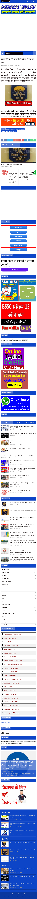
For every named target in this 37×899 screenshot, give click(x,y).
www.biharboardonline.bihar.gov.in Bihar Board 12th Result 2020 (17, 455)
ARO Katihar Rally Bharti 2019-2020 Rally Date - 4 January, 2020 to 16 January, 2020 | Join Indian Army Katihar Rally (23, 542)
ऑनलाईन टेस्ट (18, 227)
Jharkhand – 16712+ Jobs (11, 668)
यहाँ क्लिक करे (4, 724)
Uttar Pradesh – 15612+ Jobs (11, 705)
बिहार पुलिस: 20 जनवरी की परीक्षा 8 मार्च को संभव (11, 164)
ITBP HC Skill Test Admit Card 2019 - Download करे (23, 433)
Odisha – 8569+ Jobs (9, 687)
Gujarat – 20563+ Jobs (10, 653)
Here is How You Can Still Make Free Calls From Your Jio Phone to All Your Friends (17, 765)
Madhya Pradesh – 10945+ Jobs (12, 679)
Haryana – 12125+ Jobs (10, 657)
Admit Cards (5, 569)
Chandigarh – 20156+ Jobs (11, 645)
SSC (3, 601)
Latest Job (5, 584)
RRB (3, 590)
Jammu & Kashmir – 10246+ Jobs (13, 664)
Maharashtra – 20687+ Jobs (11, 683)
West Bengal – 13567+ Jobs (11, 713)
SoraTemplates (13, 897)
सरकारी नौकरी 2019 (5, 624)
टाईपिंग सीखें (18, 241)
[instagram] (35, 1)
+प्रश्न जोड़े (18, 232)
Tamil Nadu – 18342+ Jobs (11, 698)
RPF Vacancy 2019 (6, 587)
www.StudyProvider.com (7, 267)
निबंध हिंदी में (4, 619)
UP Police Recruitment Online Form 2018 (20, 448)
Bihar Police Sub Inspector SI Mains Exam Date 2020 (23, 510)
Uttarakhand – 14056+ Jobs (11, 709)
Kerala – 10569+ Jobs (10, 675)
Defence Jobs (5, 572)
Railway (4, 592)
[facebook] (27, 1)
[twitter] (29, 1)
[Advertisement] (18, 31)
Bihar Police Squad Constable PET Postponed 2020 (22, 502)
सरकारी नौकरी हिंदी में (5, 722)
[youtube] (34, 1)
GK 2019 (4, 575)
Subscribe (24, 340)
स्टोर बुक (18, 249)
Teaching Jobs (6, 604)
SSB (3, 598)
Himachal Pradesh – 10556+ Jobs (13, 660)
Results (4, 595)
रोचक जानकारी (4, 622)
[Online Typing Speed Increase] (14, 369)
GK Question (5, 578)
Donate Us (14, 269)
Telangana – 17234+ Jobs (11, 701)
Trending (4, 607)
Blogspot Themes (29, 897)
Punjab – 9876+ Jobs (9, 690)
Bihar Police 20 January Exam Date (15, 129)
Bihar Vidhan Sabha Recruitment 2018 (19, 475)
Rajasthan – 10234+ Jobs (10, 694)
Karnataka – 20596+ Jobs (11, 672)
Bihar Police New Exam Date (9, 131)
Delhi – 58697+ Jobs (9, 649)
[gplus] (31, 1)
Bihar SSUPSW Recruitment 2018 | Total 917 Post (22, 490)
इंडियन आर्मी (4, 616)
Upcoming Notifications (8, 613)
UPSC (3, 610)
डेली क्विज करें (18, 236)
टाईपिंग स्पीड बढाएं (18, 245)
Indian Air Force (6, 581)
